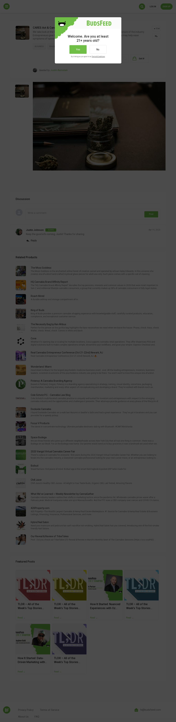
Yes (78, 49)
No (97, 49)
